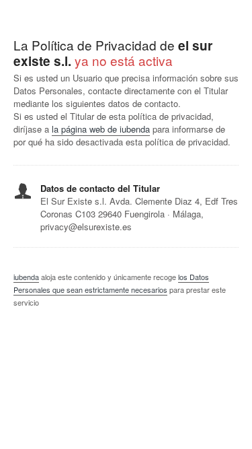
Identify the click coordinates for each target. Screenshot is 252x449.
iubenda (26, 276)
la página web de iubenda (101, 129)
